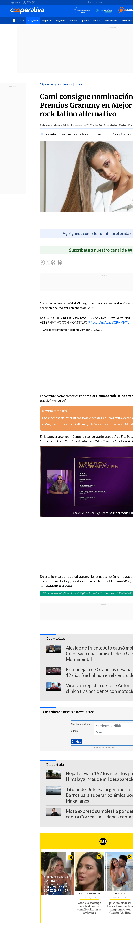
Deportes (47, 20)
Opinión (85, 20)
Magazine (33, 20)
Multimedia (111, 20)
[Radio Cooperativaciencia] (104, 10)
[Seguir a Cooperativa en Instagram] (33, 2)
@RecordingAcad (100, 322)
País (22, 20)
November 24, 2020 (89, 330)
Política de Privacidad (104, 747)
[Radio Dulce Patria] (82, 10)
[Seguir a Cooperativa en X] (29, 2)
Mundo (73, 20)
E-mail (74, 730)
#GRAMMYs (120, 322)
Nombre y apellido (80, 724)
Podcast (97, 20)
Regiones (61, 20)
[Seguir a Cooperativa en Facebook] (24, 2)
